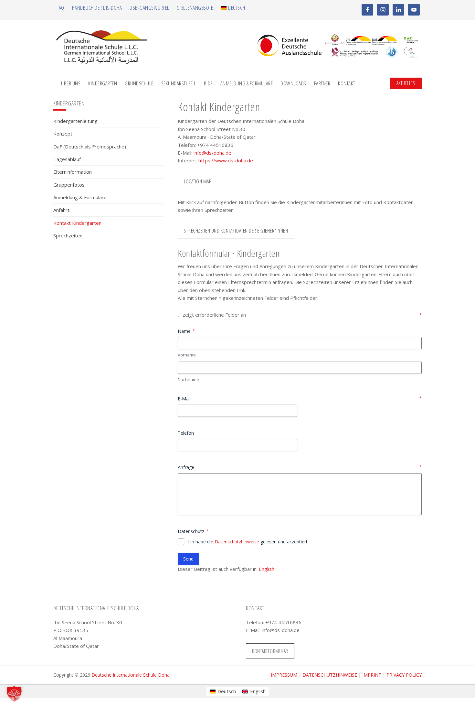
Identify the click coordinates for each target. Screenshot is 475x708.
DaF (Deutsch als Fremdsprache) (89, 146)
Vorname (187, 355)
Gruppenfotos (69, 184)
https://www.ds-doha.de (225, 160)
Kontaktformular (270, 651)
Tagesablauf (67, 159)
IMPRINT (371, 675)
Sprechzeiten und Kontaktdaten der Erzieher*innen (236, 230)
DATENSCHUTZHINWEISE (329, 675)
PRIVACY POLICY (404, 675)
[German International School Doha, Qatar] (101, 62)
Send (188, 559)
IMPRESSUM (284, 675)
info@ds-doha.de (212, 152)
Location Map (197, 181)
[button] (14, 694)
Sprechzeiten (67, 235)
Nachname (188, 379)
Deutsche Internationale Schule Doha (130, 675)
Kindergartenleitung (75, 121)
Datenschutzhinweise (237, 542)
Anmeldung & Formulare (80, 197)
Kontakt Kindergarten (77, 223)
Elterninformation (72, 172)
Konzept (62, 133)
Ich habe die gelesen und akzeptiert (248, 542)
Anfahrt (61, 210)
